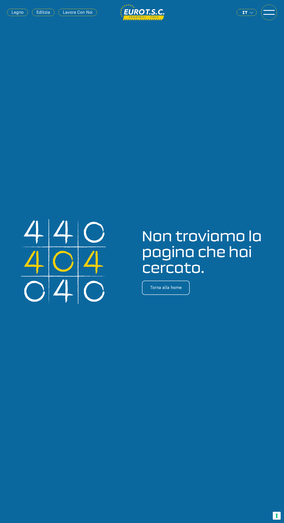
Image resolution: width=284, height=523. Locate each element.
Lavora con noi (78, 12)
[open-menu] (269, 12)
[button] (247, 12)
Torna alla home (166, 287)
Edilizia (43, 12)
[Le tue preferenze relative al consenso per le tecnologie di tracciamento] (277, 516)
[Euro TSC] (142, 12)
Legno (17, 12)
